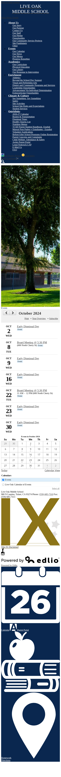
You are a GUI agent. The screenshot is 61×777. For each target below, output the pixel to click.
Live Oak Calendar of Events (18, 484)
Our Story (16, 25)
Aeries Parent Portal (21, 142)
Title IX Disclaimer (9, 547)
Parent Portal (23, 630)
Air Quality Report (12, 156)
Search (3, 161)
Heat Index (30, 156)
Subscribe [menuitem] (53, 318)
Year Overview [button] (39, 318)
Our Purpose (18, 28)
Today (4, 470)
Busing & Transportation (23, 116)
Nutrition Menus (19, 124)
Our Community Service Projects (27, 40)
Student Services (19, 108)
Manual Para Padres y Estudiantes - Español (32, 129)
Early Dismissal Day (28, 326)
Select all (55, 488)
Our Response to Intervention (25, 72)
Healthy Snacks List (21, 122)
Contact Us (17, 30)
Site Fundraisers (19, 43)
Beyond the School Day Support (27, 80)
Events (8, 480)
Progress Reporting (21, 59)
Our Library (17, 69)
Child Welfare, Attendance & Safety (28, 139)
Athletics (16, 77)
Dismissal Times (19, 119)
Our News (17, 54)
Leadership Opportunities (23, 88)
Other (15, 46)
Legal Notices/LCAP (21, 145)
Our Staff (16, 33)
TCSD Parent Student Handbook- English (31, 127)
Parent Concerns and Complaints (27, 137)
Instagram (3, 553)
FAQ (14, 150)
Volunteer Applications (22, 132)
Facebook (3, 550)
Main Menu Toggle (9, 17)
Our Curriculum (19, 64)
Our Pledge (17, 35)
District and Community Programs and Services (33, 85)
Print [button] (27, 318)
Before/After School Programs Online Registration (35, 134)
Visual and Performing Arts (24, 83)
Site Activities (18, 103)
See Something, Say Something (26, 98)
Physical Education (21, 67)
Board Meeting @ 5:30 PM (32, 342)
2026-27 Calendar (20, 114)
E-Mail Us (17, 147)
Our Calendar (18, 51)
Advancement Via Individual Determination (32, 90)
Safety (15, 101)
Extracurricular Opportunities (25, 93)
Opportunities (18, 38)
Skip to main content (10, 2)
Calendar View (52, 470)
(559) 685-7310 (46, 494)
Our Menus (17, 56)
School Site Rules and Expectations (28, 106)
